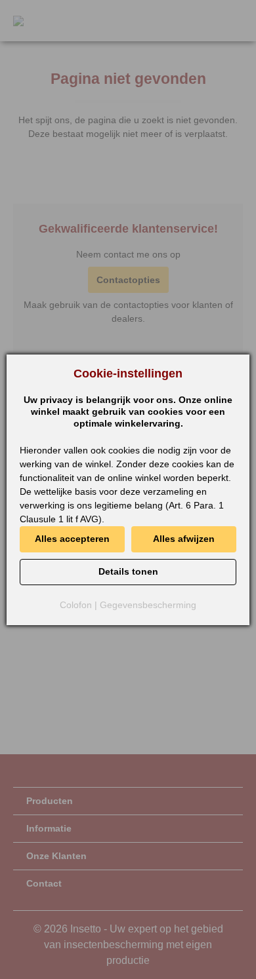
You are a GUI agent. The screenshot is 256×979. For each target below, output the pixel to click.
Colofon (76, 605)
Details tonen (128, 571)
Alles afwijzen (184, 538)
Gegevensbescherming (148, 605)
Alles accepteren (72, 538)
